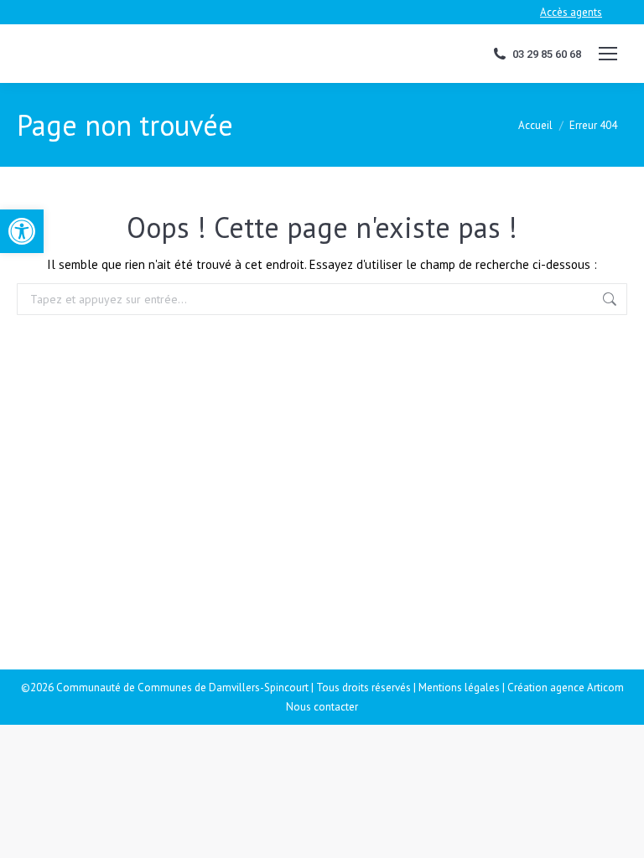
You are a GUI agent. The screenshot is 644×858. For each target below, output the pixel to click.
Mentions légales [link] (459, 687)
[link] (22, 231)
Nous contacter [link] (322, 707)
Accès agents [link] (571, 12)
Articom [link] (605, 687)
